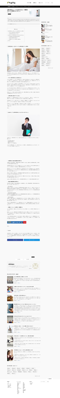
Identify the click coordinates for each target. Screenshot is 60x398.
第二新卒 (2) (48, 63)
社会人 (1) (14, 373)
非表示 (16, 29)
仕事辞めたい (35, 2)
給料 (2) (43, 63)
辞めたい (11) (48, 53)
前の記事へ (28, 259)
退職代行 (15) (28, 368)
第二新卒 (18, 392)
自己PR (18, 390)
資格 (17, 389)
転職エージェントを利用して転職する (15, 39)
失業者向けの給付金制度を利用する (14, 36)
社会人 (18, 393)
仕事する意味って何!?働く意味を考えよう (20, 295)
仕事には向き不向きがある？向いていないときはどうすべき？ (23, 316)
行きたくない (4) (44, 60)
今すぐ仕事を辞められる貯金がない (14, 32)
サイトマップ (46, 32)
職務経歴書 (24, 390)
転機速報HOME (10, 6)
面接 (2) (9, 368)
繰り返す (18, 391)
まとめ (9, 40)
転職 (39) (43, 58)
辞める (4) (44, 53)
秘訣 (23, 392)
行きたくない (24, 389)
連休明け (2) (14, 368)
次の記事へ (19, 259)
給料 (23, 391)
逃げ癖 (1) (19, 368)
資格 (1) (48, 58)
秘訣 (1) (9, 373)
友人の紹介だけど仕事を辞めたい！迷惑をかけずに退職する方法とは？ (48, 26)
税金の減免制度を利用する (13, 37)
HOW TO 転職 (29, 2)
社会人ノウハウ (41, 2)
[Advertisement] (23, 153)
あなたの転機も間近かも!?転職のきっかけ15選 (21, 276)
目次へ (8, 107)
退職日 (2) (24, 368)
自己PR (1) (50, 60)
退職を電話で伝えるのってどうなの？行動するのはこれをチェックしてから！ (25, 304)
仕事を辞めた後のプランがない (14, 33)
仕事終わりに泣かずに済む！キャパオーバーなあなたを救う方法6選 (24, 286)
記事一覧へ (30, 268)
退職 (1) (33, 368)
